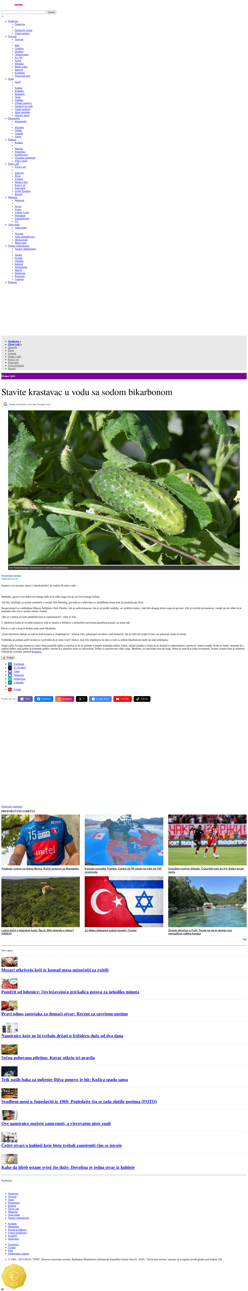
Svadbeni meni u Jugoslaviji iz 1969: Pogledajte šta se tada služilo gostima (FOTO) (79, 1101)
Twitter (12, 1247)
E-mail (17, 689)
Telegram (18, 675)
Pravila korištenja (17, 1229)
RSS (10, 1250)
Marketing (13, 1226)
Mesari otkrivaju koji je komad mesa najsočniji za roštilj (55, 969)
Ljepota (12, 353)
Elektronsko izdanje (18, 1253)
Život (11, 350)
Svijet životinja (16, 365)
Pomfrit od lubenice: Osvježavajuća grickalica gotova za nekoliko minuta (70, 991)
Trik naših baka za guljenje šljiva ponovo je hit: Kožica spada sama (64, 1079)
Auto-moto (14, 224)
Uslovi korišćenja (17, 1232)
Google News (102, 699)
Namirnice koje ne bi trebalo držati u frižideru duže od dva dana (62, 1035)
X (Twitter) (19, 667)
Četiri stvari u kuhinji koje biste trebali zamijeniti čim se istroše (61, 1145)
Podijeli (10, 657)
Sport (11, 78)
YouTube (124, 699)
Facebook (18, 664)
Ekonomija (14, 118)
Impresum (13, 1238)
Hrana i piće (14, 356)
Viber (16, 671)
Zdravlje (12, 347)
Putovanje (13, 362)
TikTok (144, 699)
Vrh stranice (11, 1187)
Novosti (12, 36)
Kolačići (12, 1235)
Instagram (67, 699)
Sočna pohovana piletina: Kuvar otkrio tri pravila (48, 1057)
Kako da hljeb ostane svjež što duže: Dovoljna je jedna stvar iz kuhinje (68, 1167)
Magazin (12, 197)
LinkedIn (18, 682)
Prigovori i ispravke (11, 806)
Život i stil (13, 163)
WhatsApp (19, 678)
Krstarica (36, 651)
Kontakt (12, 1223)
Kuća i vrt (13, 359)
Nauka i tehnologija (18, 245)
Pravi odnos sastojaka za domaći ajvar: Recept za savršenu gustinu (64, 1013)
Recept (12, 368)
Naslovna (13, 21)
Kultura (12, 139)
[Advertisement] (124, 310)
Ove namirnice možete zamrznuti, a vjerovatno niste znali (56, 1123)
